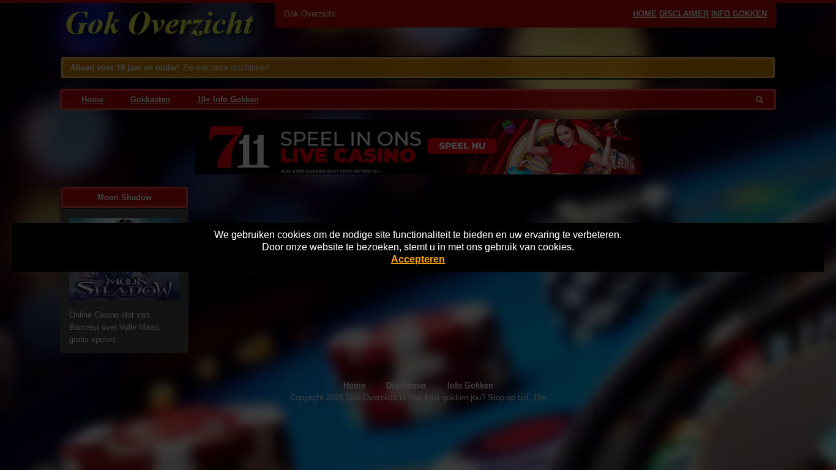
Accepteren (418, 259)
